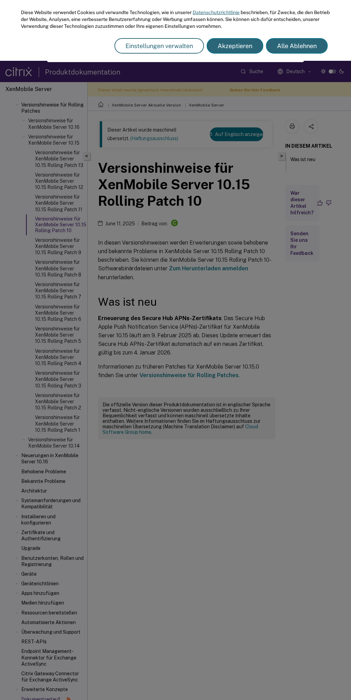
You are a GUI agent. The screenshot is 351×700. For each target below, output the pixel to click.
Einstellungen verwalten (159, 45)
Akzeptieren (235, 45)
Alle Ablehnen (297, 45)
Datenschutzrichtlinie (216, 12)
